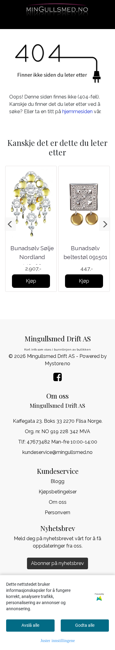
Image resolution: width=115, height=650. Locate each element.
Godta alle (84, 625)
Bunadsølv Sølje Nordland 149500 (32, 257)
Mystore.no (57, 363)
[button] (10, 224)
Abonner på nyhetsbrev (57, 563)
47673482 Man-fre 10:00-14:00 (62, 442)
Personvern (57, 512)
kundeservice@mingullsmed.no (57, 452)
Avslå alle (30, 625)
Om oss (58, 502)
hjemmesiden (77, 111)
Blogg (57, 481)
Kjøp (31, 281)
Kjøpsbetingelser (58, 492)
